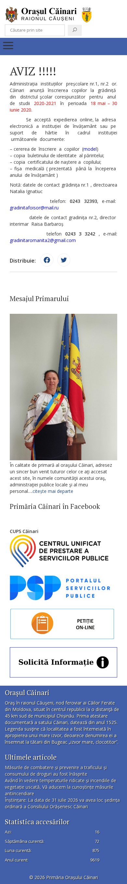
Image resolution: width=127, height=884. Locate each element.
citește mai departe (54, 491)
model (90, 149)
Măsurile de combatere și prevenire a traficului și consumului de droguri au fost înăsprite (56, 770)
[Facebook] (46, 260)
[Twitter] (63, 260)
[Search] (75, 30)
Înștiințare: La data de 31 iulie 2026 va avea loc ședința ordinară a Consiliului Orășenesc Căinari (62, 803)
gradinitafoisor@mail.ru (34, 208)
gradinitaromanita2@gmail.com (43, 240)
